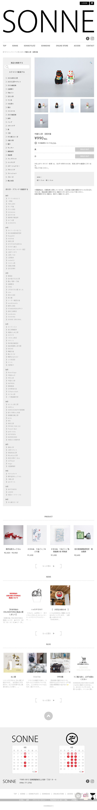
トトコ (10, 362)
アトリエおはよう (14, 198)
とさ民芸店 (11, 359)
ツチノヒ (11, 340)
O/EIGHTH (12, 223)
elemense (11, 212)
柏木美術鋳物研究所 (14, 233)
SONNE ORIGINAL (14, 319)
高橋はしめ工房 (13, 332)
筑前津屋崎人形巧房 (14, 346)
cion (9, 292)
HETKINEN (12, 434)
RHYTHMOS (12, 489)
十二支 (10, 100)
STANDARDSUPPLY (15, 308)
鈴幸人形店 (11, 306)
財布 (9, 118)
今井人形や (11, 204)
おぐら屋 (11, 220)
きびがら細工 (12, 246)
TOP (4, 46)
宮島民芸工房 (12, 452)
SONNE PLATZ (29, 46)
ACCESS (77, 46)
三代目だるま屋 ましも (16, 289)
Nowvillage (12, 372)
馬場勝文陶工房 (13, 415)
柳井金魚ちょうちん (14, 476)
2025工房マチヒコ (14, 81)
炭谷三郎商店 (12, 311)
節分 (9, 107)
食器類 (10, 155)
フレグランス (12, 158)
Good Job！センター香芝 (17, 249)
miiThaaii (11, 461)
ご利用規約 (74, 800)
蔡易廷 (10, 276)
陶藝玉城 (11, 351)
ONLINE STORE (62, 46)
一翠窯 (10, 201)
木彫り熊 (11, 140)
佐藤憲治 (11, 284)
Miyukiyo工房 (13, 455)
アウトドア (11, 169)
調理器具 (11, 151)
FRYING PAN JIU (14, 426)
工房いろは (11, 255)
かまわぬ (11, 238)
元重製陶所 (11, 466)
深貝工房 (11, 423)
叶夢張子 (11, 365)
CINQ (10, 287)
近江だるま (11, 215)
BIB (9, 420)
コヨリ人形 (11, 263)
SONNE (15, 46)
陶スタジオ (11, 354)
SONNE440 (45, 46)
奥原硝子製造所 (13, 217)
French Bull (12, 429)
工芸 (9, 133)
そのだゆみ (11, 316)
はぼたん (11, 407)
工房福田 (11, 257)
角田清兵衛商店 (13, 343)
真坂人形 (11, 447)
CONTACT (90, 46)
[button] (91, 62)
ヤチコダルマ (12, 473)
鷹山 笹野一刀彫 (13, 281)
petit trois (12, 431)
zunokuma (12, 314)
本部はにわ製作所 (14, 439)
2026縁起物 (12, 85)
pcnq (10, 418)
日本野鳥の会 (12, 389)
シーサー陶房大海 (14, 300)
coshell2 (11, 260)
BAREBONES (12, 437)
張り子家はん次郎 (14, 412)
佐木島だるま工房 (14, 278)
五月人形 (11, 96)
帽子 (9, 144)
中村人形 (11, 378)
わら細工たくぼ (13, 136)
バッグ (10, 122)
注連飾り (11, 89)
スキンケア (11, 125)
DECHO (10, 348)
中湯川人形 (11, 380)
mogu (10, 463)
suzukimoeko (13, 303)
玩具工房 (11, 241)
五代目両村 (11, 268)
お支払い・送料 (24, 800)
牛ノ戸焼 (11, 206)
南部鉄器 (11, 386)
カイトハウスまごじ (14, 230)
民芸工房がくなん (14, 458)
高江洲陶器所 (12, 329)
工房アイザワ (12, 252)
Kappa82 (11, 236)
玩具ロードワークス (14, 494)
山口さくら (11, 482)
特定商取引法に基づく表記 (58, 800)
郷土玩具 (11, 180)
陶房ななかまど (13, 357)
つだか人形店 (12, 338)
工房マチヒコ (12, 450)
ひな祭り (11, 103)
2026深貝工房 (13, 78)
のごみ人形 (11, 394)
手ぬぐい (11, 92)
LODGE (10, 492)
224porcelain (13, 391)
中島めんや (11, 375)
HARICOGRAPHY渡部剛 (16, 410)
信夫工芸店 (11, 295)
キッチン (11, 147)
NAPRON (11, 383)
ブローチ (11, 177)
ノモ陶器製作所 (13, 397)
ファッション (12, 173)
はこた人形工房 (13, 404)
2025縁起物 (12, 114)
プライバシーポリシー (40, 800)
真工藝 (10, 297)
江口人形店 (11, 209)
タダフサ (11, 335)
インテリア (11, 162)
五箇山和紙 (11, 265)
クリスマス (11, 111)
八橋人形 (11, 479)
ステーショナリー (14, 166)
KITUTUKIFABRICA (15, 244)
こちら (54, 143)
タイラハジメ (12, 327)
